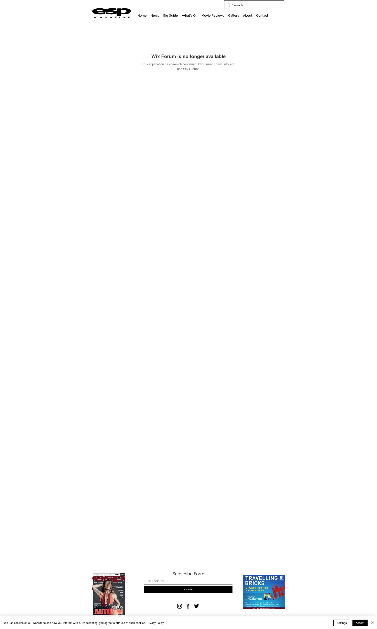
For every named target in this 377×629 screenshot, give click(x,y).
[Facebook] (188, 606)
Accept (360, 623)
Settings (342, 623)
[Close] (372, 623)
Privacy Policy (155, 623)
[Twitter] (196, 606)
